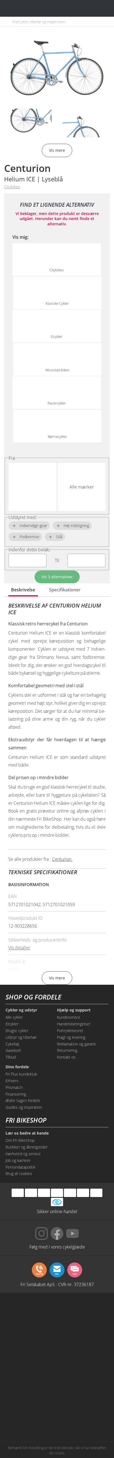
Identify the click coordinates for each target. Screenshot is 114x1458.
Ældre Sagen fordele (23, 1100)
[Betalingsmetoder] (57, 1193)
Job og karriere (18, 1160)
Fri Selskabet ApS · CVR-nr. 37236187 (57, 1284)
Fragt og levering (71, 1037)
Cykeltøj (12, 1044)
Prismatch (14, 1087)
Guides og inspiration (24, 1107)
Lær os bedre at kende (27, 1133)
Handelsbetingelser (73, 1024)
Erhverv (12, 1080)
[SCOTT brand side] (83, 1332)
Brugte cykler (17, 1030)
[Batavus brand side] (31, 1311)
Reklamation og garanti (76, 1044)
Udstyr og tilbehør (21, 1037)
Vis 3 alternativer (57, 576)
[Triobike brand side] (83, 1396)
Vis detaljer (19, 948)
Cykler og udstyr (21, 1010)
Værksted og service (23, 1153)
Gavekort (13, 1050)
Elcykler (12, 1024)
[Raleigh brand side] (31, 1417)
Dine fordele (17, 1067)
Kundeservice (68, 1017)
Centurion (27, 168)
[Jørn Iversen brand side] (83, 1417)
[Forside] (38, 8)
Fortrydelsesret (70, 1030)
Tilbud (11, 1057)
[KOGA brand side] (31, 1353)
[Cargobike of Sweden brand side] (31, 1396)
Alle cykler (14, 1017)
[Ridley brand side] (83, 1375)
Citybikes (12, 186)
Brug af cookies (19, 1173)
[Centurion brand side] (83, 1353)
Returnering (67, 1050)
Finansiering (16, 1094)
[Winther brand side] (31, 1332)
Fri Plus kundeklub (21, 1074)
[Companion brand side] (31, 1375)
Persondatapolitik (20, 1167)
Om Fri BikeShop (20, 1140)
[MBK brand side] (83, 1311)
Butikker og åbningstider (27, 1147)
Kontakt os (66, 1057)
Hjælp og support (73, 1010)
